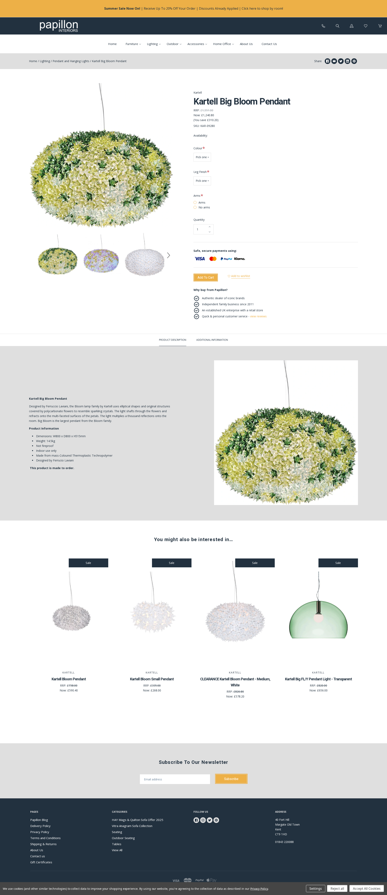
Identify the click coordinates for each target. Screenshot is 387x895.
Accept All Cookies (367, 888)
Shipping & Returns (43, 844)
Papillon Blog (39, 820)
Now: (197, 115)
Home (112, 44)
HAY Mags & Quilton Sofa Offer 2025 (137, 820)
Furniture (132, 44)
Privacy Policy (39, 832)
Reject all (337, 888)
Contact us (37, 856)
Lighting (152, 44)
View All (117, 850)
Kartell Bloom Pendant (69, 679)
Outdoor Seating (123, 838)
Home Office (222, 44)
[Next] (168, 255)
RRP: (197, 110)
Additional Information (212, 340)
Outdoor (173, 44)
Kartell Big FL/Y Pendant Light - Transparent (318, 679)
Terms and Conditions (45, 838)
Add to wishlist (240, 276)
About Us (246, 44)
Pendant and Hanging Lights (71, 61)
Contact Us (269, 44)
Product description (172, 340)
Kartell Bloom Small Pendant (152, 679)
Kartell (198, 92)
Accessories (195, 44)
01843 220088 (284, 842)
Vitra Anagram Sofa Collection (132, 826)
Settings (315, 888)
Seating (117, 832)
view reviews (258, 316)
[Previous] (34, 255)
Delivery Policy (40, 826)
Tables (116, 844)
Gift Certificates (41, 862)
